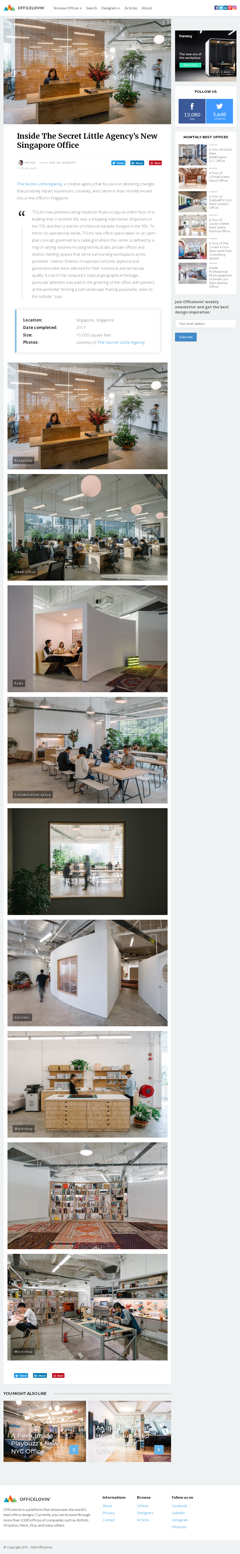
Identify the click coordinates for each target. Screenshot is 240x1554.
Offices (143, 1506)
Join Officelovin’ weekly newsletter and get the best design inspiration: (202, 307)
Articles (131, 8)
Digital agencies (62, 162)
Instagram (180, 1520)
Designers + (110, 8)
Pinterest (179, 1527)
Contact (109, 1520)
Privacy (109, 1513)
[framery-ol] (205, 56)
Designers (145, 1513)
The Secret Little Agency (39, 184)
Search (91, 8)
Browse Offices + (68, 8)
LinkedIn (178, 1513)
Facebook (179, 1506)
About (147, 8)
